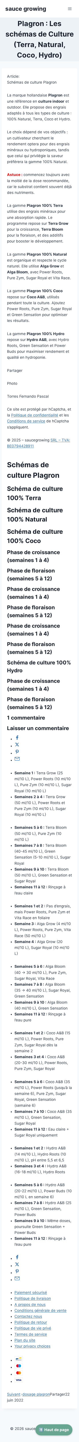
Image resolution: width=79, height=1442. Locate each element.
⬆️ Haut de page (54, 1430)
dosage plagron (36, 1394)
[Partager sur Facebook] (17, 739)
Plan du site (24, 1340)
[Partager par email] (17, 760)
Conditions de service (26, 421)
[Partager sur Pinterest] (17, 753)
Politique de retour (30, 1322)
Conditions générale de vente (40, 1310)
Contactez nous (28, 1316)
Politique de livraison (32, 1298)
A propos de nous (30, 1304)
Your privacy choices (32, 1346)
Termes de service (30, 1334)
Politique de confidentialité (34, 415)
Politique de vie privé (32, 1328)
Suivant (13, 1394)
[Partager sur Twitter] (17, 746)
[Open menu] (70, 8)
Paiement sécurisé (30, 1292)
